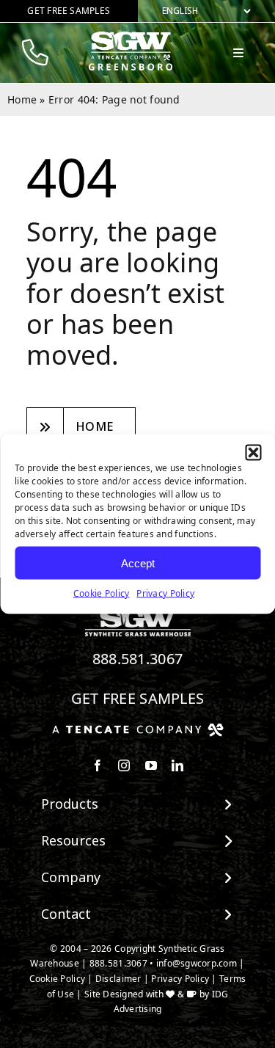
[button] (253, 452)
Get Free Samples (138, 698)
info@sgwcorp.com (196, 963)
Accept (138, 562)
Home (22, 99)
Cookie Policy (101, 593)
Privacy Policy (165, 593)
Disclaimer (118, 978)
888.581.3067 (137, 659)
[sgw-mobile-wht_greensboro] (131, 37)
